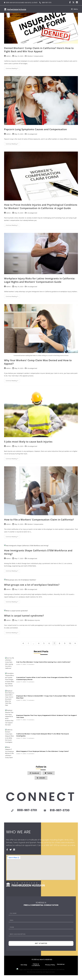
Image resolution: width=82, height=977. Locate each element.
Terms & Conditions (36, 964)
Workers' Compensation (35, 56)
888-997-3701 (46, 3)
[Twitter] (11, 850)
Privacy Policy (50, 965)
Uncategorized (32, 134)
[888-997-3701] (12, 810)
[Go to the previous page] (23, 643)
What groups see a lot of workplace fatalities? (32, 584)
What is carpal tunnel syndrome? (24, 615)
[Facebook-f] (70, 2)
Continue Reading (13, 68)
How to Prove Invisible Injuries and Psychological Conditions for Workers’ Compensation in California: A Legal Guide (40, 206)
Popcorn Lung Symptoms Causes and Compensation (35, 129)
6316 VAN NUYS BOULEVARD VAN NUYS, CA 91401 (22, 3)
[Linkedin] (77, 2)
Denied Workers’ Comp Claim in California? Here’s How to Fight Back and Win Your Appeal (39, 49)
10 (70, 643)
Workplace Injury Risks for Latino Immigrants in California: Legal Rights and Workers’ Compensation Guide (39, 280)
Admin (8, 56)
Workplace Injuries (33, 620)
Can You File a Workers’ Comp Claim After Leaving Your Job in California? (43, 662)
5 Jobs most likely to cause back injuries (28, 441)
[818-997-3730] (45, 811)
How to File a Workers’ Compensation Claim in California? (39, 519)
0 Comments (30, 664)
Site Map (24, 965)
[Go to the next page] (75, 643)
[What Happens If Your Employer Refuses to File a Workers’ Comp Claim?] (9, 752)
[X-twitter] (73, 2)
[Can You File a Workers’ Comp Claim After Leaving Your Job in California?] (9, 663)
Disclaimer (61, 964)
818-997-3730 (60, 810)
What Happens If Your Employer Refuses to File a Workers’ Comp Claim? (42, 751)
